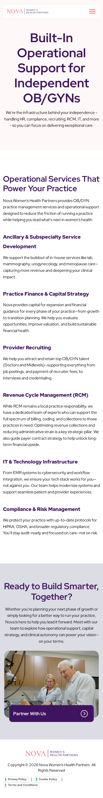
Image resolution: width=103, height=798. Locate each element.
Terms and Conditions (23, 785)
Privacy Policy (17, 779)
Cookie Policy (48, 779)
